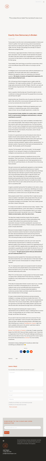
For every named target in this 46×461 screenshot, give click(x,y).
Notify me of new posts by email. (17, 404)
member (27, 337)
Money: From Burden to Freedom (17, 330)
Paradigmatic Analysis (30, 323)
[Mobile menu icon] (43, 2)
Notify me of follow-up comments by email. (20, 402)
